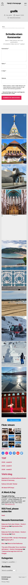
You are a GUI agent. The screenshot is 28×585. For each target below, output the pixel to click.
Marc (3, 543)
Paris (13, 534)
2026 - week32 (7, 469)
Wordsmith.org (10, 504)
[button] (14, 126)
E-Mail (4, 71)
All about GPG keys (8, 487)
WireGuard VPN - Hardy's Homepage (14, 538)
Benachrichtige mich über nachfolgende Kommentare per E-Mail (13, 92)
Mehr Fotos (5, 448)
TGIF (4, 458)
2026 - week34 (7, 462)
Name (4, 63)
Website (4, 78)
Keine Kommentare (15, 17)
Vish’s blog (7, 474)
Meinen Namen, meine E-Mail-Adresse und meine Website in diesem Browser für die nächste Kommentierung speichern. (14, 87)
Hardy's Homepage (14, 3)
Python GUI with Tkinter (9, 484)
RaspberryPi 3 (8, 540)
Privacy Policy (5, 582)
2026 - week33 (7, 466)
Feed (3, 515)
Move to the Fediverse (15, 543)
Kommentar (5, 48)
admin (10, 15)
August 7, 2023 (20, 15)
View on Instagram (15, 420)
